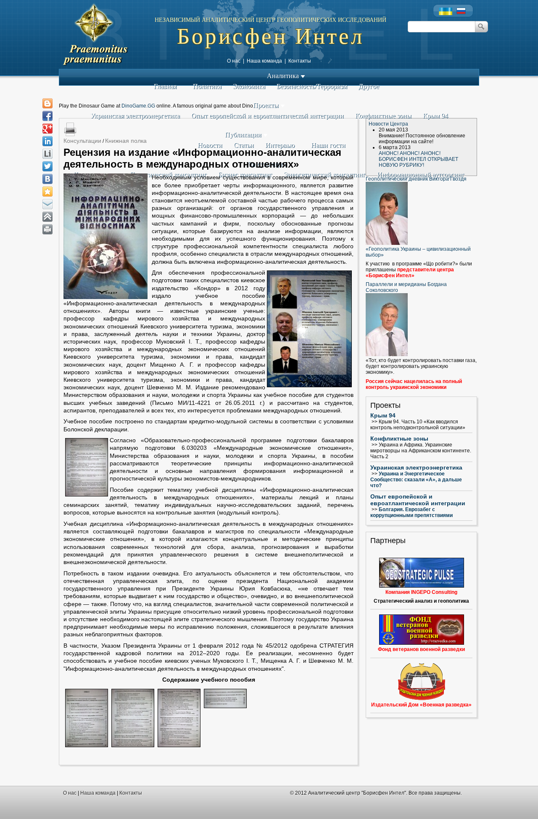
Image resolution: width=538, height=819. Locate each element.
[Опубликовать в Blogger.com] (47, 103)
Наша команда (264, 61)
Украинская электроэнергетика (135, 115)
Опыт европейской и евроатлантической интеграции (267, 115)
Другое (369, 86)
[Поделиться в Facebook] (47, 116)
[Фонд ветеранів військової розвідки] (421, 629)
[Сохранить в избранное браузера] (47, 191)
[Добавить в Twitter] (47, 166)
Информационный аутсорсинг (420, 174)
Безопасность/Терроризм (312, 86)
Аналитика (284, 75)
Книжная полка (126, 140)
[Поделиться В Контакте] (47, 179)
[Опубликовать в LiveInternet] (47, 154)
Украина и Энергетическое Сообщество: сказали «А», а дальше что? (416, 479)
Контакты (299, 61)
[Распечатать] (47, 229)
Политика (207, 86)
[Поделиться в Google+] (47, 128)
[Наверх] (47, 217)
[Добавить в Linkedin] (47, 141)
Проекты (266, 105)
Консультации (82, 140)
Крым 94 (435, 115)
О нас (233, 61)
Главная (165, 86)
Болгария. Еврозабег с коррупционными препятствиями (411, 512)
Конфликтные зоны (383, 115)
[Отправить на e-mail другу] (47, 204)
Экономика (249, 86)
